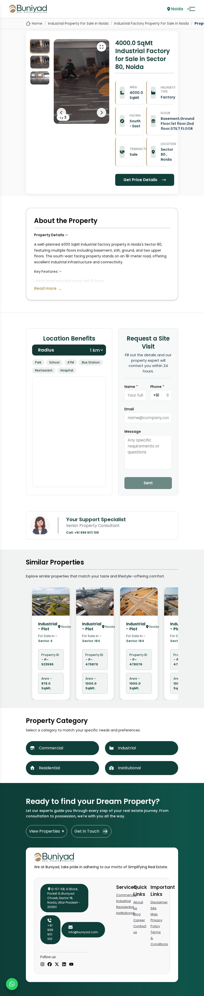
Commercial (126, 895)
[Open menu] (191, 9)
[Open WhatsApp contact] (12, 984)
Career (139, 920)
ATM (70, 362)
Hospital (66, 370)
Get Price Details (140, 180)
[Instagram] (42, 965)
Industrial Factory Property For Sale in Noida (151, 23)
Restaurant (43, 370)
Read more (48, 288)
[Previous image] (61, 112)
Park (38, 362)
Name (131, 386)
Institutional (125, 913)
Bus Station (91, 362)
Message (132, 431)
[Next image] (101, 112)
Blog (137, 914)
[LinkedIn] (64, 965)
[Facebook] (50, 965)
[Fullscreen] (101, 47)
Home (37, 23)
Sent (148, 483)
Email (129, 409)
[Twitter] (57, 965)
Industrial (123, 901)
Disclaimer (159, 902)
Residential (125, 907)
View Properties (46, 831)
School (54, 362)
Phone (157, 386)
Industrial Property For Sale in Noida (78, 23)
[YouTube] (71, 965)
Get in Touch (86, 831)
